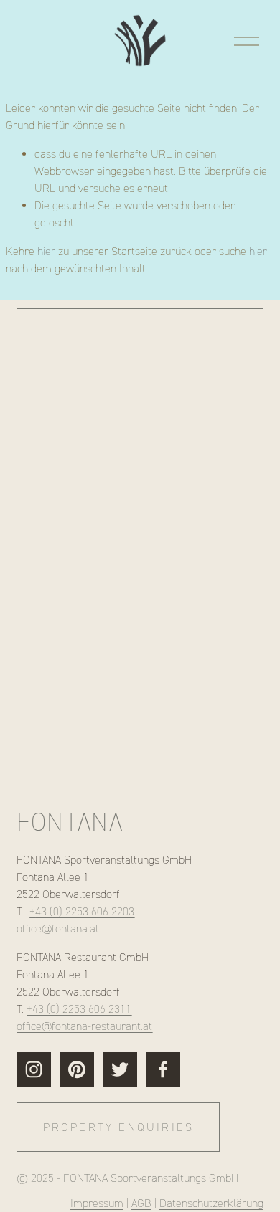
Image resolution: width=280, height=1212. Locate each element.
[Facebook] (163, 1069)
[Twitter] (120, 1069)
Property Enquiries (119, 1127)
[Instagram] (34, 1069)
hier (46, 251)
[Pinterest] (77, 1069)
